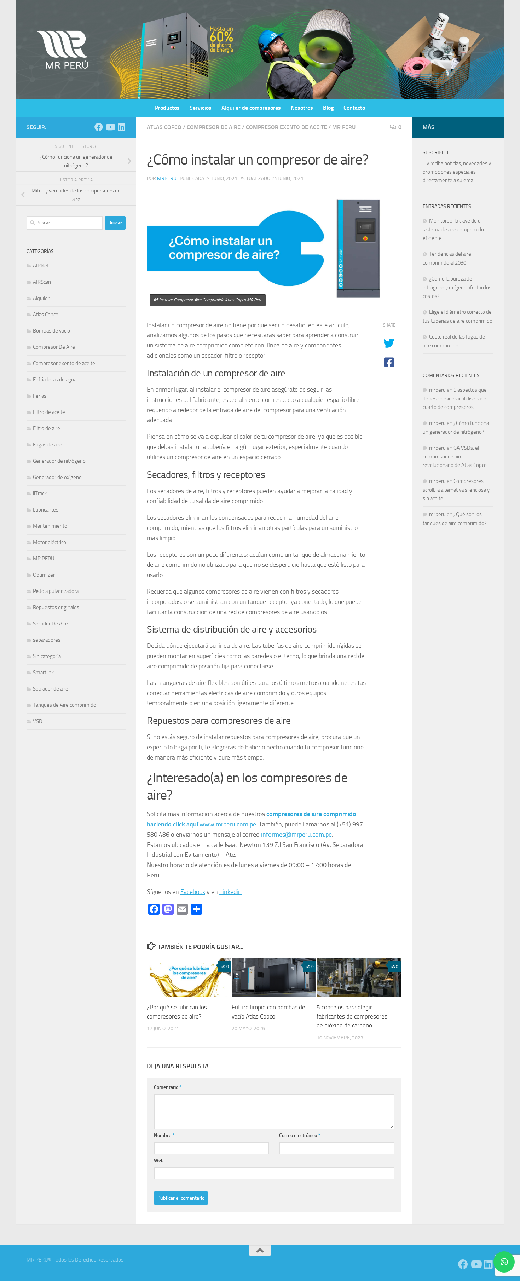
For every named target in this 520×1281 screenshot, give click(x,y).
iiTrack (40, 493)
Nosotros (302, 107)
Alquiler (41, 298)
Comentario (167, 1087)
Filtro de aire (46, 428)
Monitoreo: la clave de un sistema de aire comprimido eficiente (453, 229)
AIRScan (42, 282)
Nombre (164, 1135)
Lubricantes (45, 510)
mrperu (167, 178)
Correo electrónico (299, 1135)
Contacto (354, 107)
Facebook (192, 892)
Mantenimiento (50, 526)
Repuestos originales (56, 607)
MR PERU (344, 127)
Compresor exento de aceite (286, 127)
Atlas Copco (164, 127)
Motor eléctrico (49, 542)
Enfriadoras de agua (54, 379)
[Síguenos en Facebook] (98, 127)
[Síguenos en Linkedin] (121, 127)
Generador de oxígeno (57, 477)
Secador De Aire (50, 624)
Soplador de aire (50, 689)
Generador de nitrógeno (59, 461)
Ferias (39, 396)
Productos (167, 107)
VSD (37, 721)
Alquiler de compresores (251, 107)
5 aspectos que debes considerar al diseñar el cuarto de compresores (455, 398)
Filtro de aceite (49, 412)
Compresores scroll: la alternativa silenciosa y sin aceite (456, 490)
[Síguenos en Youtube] (110, 127)
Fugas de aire (47, 445)
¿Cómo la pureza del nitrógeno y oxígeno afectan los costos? (457, 287)
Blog (328, 107)
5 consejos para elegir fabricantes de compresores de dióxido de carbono (352, 1016)
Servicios (201, 107)
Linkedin (230, 892)
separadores (46, 640)
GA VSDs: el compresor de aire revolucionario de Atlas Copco (455, 456)
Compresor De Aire (214, 127)
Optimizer (44, 575)
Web (159, 1161)
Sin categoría (47, 656)
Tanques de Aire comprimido (64, 705)
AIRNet (41, 265)
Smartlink (43, 672)
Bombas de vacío (51, 331)
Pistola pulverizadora (56, 591)
